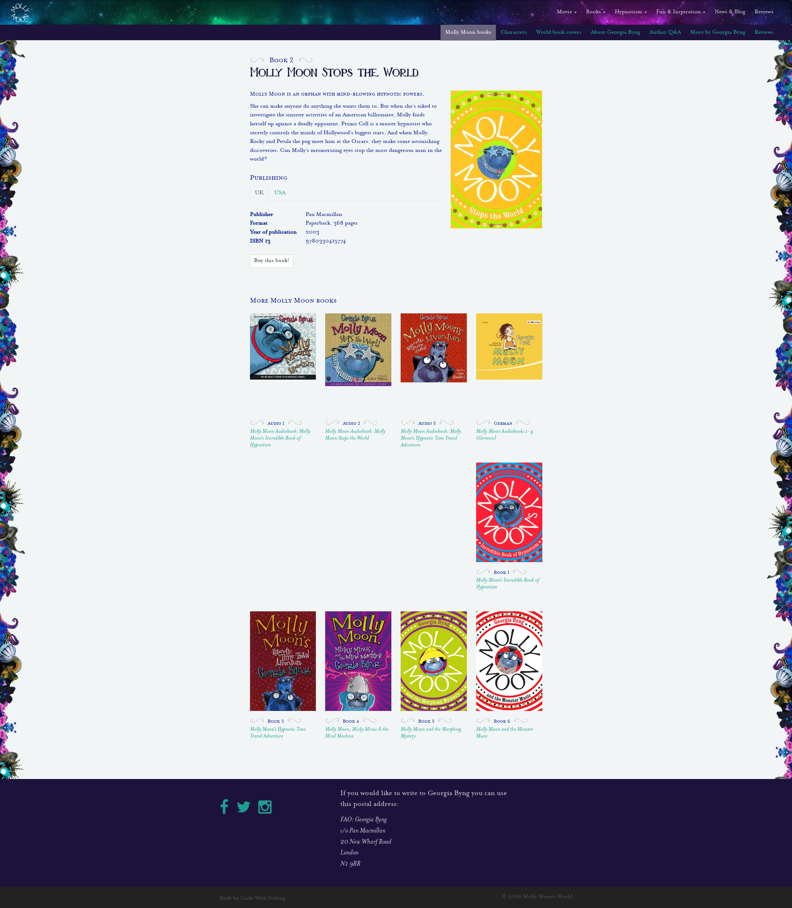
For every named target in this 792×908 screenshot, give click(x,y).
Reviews (764, 12)
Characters (514, 32)
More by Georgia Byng (717, 32)
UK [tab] (259, 193)
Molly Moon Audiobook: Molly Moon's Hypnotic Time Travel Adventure (431, 438)
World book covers (558, 32)
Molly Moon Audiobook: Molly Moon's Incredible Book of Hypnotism (280, 438)
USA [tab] (280, 193)
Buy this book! (271, 261)
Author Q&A (665, 32)
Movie (565, 12)
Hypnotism (629, 12)
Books (594, 12)
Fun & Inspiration (679, 12)
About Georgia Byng (615, 32)
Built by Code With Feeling (252, 898)
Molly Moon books (468, 32)
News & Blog (730, 12)
